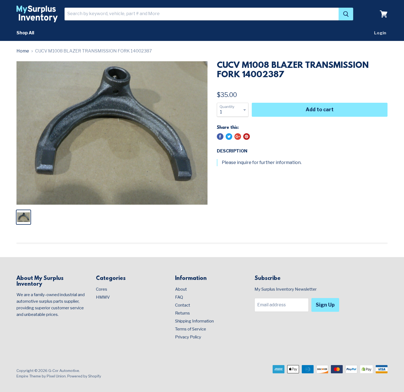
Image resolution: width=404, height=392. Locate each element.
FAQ (179, 297)
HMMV (103, 297)
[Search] (346, 14)
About (181, 289)
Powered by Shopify (84, 376)
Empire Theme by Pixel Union (41, 376)
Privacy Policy (188, 337)
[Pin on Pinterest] (246, 136)
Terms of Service (190, 329)
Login (380, 32)
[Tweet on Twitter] (229, 136)
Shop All (25, 32)
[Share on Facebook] (220, 136)
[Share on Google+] (237, 136)
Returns (182, 313)
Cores (101, 289)
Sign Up (325, 305)
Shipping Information (194, 321)
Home (22, 51)
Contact (182, 305)
